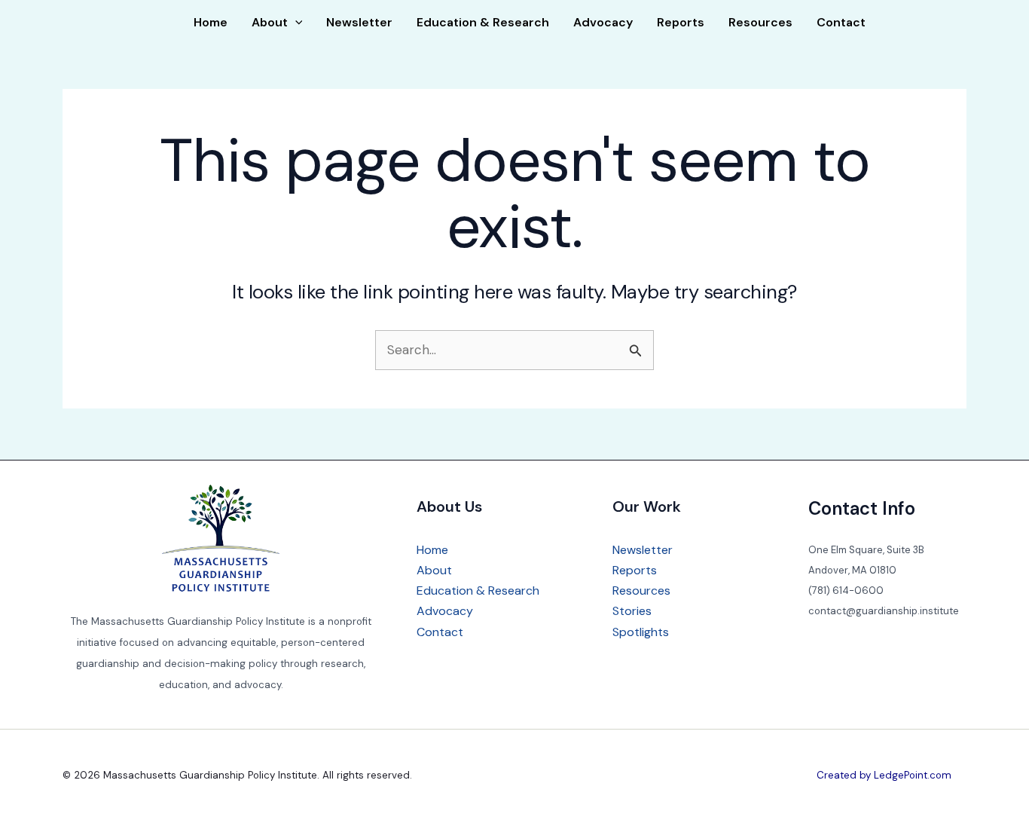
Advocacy (603, 22)
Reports (680, 22)
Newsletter (359, 22)
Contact (841, 22)
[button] (295, 23)
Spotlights (640, 632)
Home (210, 22)
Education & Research (483, 22)
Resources (760, 22)
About (270, 22)
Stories (632, 611)
